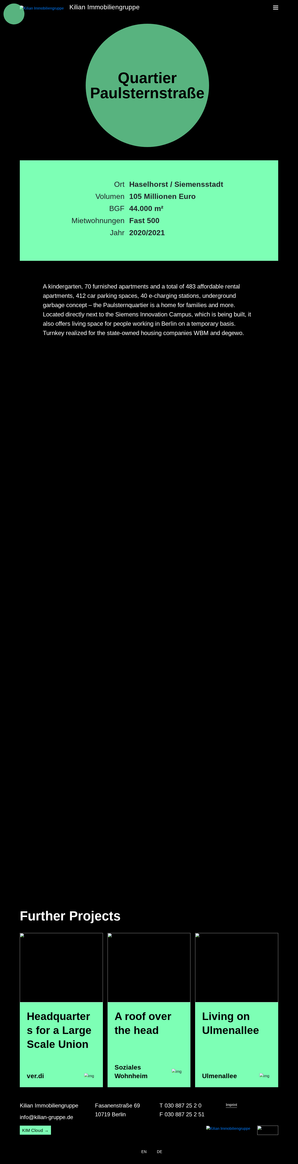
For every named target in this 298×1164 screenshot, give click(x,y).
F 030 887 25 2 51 (181, 1114)
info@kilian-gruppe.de (46, 1117)
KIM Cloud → (35, 1130)
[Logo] (267, 1130)
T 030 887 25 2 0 (180, 1105)
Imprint (231, 1105)
